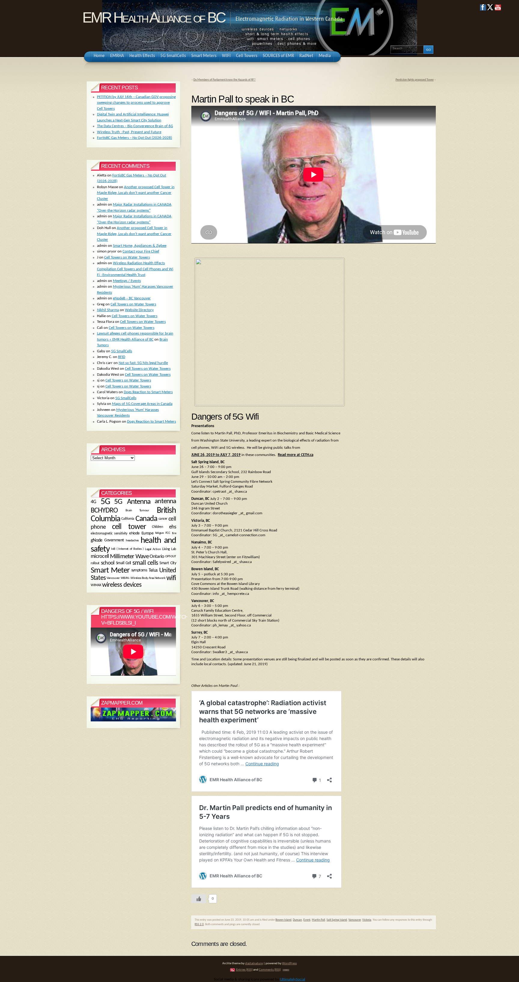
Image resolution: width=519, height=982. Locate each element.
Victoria (366, 920)
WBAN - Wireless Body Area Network (143, 578)
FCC (167, 533)
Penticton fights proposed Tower (415, 79)
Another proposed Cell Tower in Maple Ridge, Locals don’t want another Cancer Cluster (136, 193)
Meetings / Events (127, 281)
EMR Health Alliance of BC (153, 17)
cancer (163, 519)
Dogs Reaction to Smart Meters (148, 392)
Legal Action (153, 549)
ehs (172, 527)
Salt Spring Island (336, 920)
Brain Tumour (137, 510)
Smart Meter (110, 571)
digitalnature (254, 963)
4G (93, 501)
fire (174, 533)
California (127, 519)
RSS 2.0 (199, 924)
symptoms (139, 570)
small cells (145, 563)
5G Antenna (132, 502)
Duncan (297, 920)
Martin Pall (318, 920)
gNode (96, 540)
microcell (100, 557)
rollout (95, 563)
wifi (171, 578)
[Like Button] (198, 898)
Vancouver (354, 920)
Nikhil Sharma (108, 310)
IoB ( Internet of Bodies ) (127, 549)
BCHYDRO (104, 510)
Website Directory (139, 310)
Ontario (157, 557)
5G (105, 501)
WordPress (289, 963)
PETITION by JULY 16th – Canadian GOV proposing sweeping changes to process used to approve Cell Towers (136, 103)
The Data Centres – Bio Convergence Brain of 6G (135, 126)
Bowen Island (283, 920)
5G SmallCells (121, 351)
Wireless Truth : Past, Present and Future (129, 132)
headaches (132, 540)
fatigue (159, 533)
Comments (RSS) (270, 969)
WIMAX (96, 585)
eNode (134, 533)
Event (306, 920)
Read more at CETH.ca (295, 455)
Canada (146, 519)
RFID (121, 357)
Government (114, 540)
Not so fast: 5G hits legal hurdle (143, 363)
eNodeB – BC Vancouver (132, 298)
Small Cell (123, 563)
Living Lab (169, 549)
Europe (147, 533)
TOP (285, 970)
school (107, 563)
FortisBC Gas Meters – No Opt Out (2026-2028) (134, 138)
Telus (153, 570)
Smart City (167, 563)
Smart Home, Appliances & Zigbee (139, 246)
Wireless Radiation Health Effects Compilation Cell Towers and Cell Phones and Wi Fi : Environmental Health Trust (135, 269)
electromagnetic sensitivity (109, 533)
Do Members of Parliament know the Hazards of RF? (224, 79)
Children (157, 527)
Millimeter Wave (129, 556)
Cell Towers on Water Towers (127, 257)
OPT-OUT (170, 556)
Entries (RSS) (244, 969)
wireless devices (122, 585)
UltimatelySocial (292, 979)
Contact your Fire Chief (141, 251)
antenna (165, 501)
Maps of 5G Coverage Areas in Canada (142, 404)
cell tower (129, 527)
